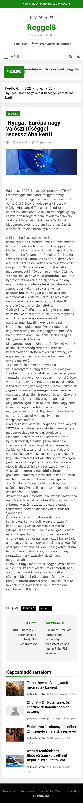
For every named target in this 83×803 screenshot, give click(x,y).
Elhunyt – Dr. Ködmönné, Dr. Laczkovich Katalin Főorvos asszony (48, 707)
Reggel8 (41, 27)
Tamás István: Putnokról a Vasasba (44, 4)
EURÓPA (28, 608)
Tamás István (37, 694)
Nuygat (45, 608)
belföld (13, 114)
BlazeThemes (41, 795)
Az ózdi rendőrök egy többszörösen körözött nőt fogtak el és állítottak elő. (47, 755)
